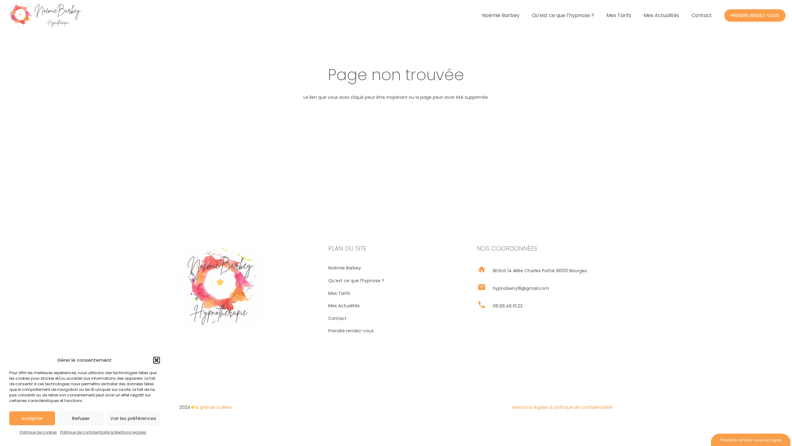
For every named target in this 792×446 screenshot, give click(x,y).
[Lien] (44, 15)
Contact (337, 318)
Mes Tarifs (339, 293)
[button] (156, 360)
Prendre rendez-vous (351, 331)
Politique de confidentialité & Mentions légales (103, 432)
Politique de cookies (38, 432)
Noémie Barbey (344, 268)
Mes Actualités (344, 306)
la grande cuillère (213, 407)
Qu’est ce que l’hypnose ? (356, 281)
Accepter (32, 418)
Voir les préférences (133, 418)
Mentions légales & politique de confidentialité (562, 407)
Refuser (81, 418)
